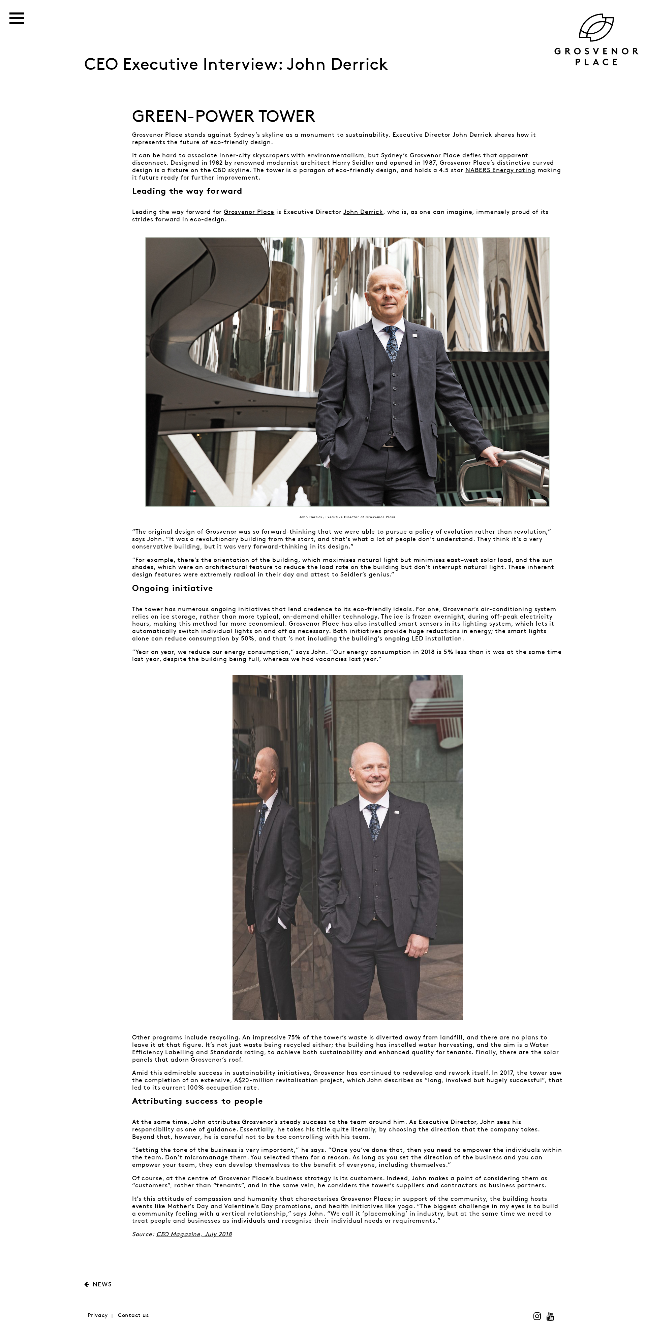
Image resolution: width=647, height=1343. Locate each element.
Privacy (98, 1315)
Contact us (133, 1315)
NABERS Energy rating (500, 170)
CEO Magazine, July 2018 (194, 1234)
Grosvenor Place (249, 212)
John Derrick (363, 212)
